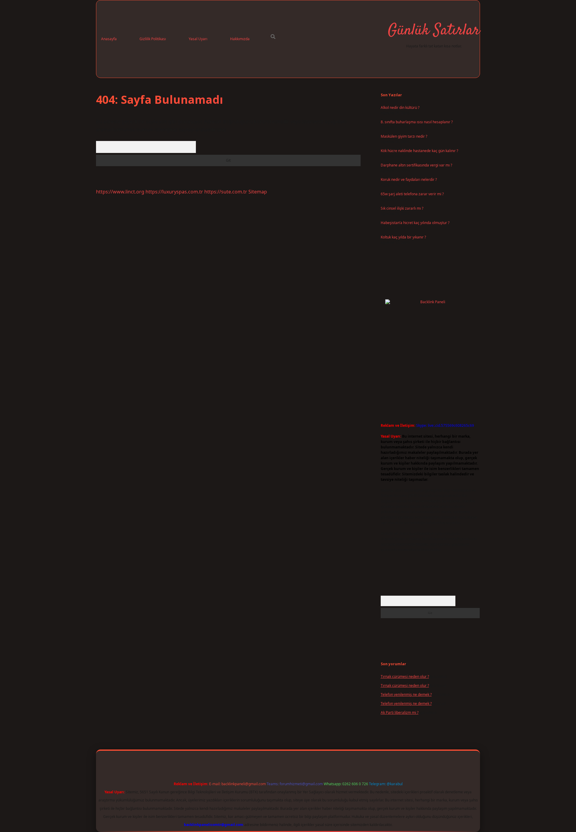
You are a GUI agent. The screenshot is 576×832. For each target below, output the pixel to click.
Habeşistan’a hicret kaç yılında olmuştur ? (415, 222)
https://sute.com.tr (225, 191)
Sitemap (257, 191)
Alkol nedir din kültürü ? (400, 107)
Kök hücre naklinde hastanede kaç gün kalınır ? (419, 150)
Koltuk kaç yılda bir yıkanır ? (403, 237)
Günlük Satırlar (434, 31)
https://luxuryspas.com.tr (174, 191)
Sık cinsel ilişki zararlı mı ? (402, 208)
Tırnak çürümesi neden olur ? (405, 676)
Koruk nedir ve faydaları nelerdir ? (409, 179)
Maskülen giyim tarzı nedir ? (404, 136)
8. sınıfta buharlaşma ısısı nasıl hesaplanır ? (417, 121)
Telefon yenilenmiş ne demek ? (406, 694)
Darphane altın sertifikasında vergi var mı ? (416, 165)
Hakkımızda (240, 38)
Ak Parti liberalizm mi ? (399, 712)
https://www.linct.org (120, 191)
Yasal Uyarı (198, 38)
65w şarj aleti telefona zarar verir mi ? (412, 193)
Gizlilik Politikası (153, 38)
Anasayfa (109, 38)
